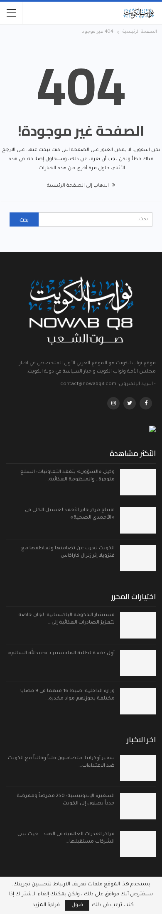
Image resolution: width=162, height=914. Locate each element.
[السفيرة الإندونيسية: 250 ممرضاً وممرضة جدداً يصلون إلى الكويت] (138, 806)
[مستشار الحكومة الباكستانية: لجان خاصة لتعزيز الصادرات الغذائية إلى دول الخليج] (138, 625)
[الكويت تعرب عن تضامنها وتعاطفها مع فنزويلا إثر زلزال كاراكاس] (138, 558)
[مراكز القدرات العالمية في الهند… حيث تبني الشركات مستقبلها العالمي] (138, 844)
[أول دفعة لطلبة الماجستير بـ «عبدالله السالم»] (138, 663)
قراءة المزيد (46, 905)
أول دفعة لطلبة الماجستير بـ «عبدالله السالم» (61, 653)
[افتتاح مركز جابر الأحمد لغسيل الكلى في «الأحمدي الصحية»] (138, 520)
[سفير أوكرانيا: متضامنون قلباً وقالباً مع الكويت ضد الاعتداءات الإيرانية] (138, 768)
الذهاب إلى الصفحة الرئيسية (78, 186)
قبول (77, 905)
